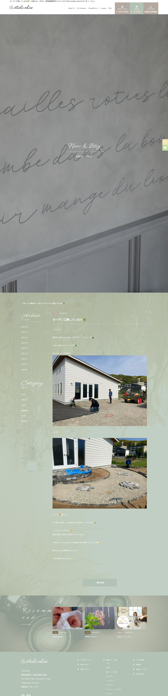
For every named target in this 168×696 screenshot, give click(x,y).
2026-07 (24, 332)
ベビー (108, 663)
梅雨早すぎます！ (91, 637)
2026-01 (24, 359)
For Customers (81, 8)
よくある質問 (140, 660)
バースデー (109, 676)
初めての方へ (84, 664)
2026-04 (24, 343)
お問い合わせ (140, 674)
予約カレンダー (85, 669)
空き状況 (24, 421)
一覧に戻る (99, 582)
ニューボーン (110, 681)
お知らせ (24, 400)
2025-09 (24, 369)
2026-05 (24, 337)
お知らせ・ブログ (141, 669)
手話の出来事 (57, 637)
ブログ (23, 405)
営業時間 (24, 410)
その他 (23, 416)
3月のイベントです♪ (124, 637)
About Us (71, 8)
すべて (23, 394)
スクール (109, 694)
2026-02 (24, 353)
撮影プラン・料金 (111, 660)
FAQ (109, 8)
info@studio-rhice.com (30, 683)
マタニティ (109, 685)
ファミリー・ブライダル (113, 689)
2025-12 (24, 364)
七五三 (108, 668)
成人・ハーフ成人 (111, 672)
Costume (103, 8)
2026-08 (24, 327)
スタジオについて (85, 660)
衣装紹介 (138, 664)
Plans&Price (92, 8)
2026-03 (24, 348)
